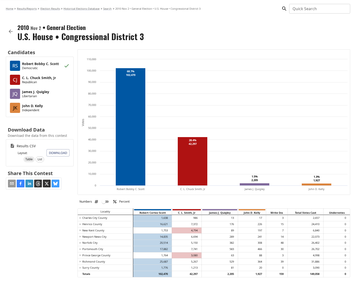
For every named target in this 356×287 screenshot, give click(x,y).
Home (9, 8)
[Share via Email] (12, 183)
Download (58, 153)
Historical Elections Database (81, 8)
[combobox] (319, 8)
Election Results (50, 8)
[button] (29, 159)
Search (107, 8)
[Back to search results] (10, 31)
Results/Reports (27, 8)
